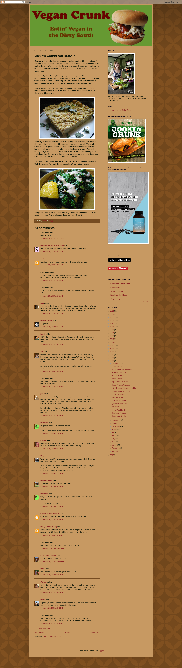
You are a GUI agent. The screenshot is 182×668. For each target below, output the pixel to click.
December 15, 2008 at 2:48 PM (51, 433)
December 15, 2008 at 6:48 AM (51, 296)
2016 (112, 336)
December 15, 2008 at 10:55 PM (52, 562)
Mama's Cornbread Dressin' (122, 391)
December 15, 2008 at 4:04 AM (51, 265)
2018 (112, 330)
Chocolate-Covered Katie (120, 283)
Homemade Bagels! (119, 416)
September (116, 426)
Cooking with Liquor (119, 400)
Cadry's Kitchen (116, 291)
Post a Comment (44, 628)
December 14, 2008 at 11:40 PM (52, 238)
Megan (42, 456)
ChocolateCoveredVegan (49, 514)
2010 (112, 355)
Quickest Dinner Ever (119, 404)
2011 (112, 351)
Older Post (95, 633)
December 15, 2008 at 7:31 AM (51, 314)
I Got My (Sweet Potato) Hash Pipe (124, 388)
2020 (112, 323)
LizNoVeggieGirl (46, 321)
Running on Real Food (118, 295)
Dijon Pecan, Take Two (120, 382)
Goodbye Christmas (119, 372)
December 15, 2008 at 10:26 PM (52, 548)
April (114, 442)
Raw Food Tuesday (119, 413)
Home (67, 633)
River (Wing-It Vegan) (48, 556)
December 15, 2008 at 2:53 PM (51, 449)
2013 (112, 345)
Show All (145, 301)
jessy (42, 394)
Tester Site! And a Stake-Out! (122, 369)
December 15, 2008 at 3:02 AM (51, 252)
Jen (41, 352)
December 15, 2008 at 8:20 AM (51, 345)
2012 (112, 348)
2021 (112, 320)
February (115, 448)
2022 (112, 317)
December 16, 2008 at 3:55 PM (51, 593)
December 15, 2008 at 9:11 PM (51, 535)
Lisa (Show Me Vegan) (48, 527)
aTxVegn (43, 582)
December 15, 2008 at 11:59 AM (52, 387)
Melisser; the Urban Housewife (52, 246)
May (113, 439)
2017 (112, 333)
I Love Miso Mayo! (118, 410)
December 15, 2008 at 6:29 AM (51, 280)
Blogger (101, 651)
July (113, 432)
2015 (112, 339)
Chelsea (43, 440)
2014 (112, 342)
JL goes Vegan (116, 299)
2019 (112, 327)
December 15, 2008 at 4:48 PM (51, 486)
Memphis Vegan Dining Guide (120, 110)
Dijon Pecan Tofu (118, 397)
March (114, 445)
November (116, 420)
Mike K (43, 600)
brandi (42, 334)
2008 (112, 361)
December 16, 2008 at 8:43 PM (51, 608)
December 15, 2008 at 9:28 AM (51, 371)
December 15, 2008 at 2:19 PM (51, 416)
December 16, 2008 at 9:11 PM (51, 623)
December (116, 364)
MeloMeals (44, 423)
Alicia (42, 259)
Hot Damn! (115, 407)
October (115, 423)
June (114, 436)
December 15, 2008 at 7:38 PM (51, 520)
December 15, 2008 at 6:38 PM (51, 506)
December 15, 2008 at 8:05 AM (51, 327)
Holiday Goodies (118, 376)
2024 (112, 311)
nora (42, 303)
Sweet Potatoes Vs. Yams (121, 385)
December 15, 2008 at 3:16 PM (51, 473)
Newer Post (39, 633)
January (115, 451)
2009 (112, 358)
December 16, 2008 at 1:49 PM (51, 575)
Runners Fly (115, 287)
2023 (112, 314)
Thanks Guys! (117, 366)
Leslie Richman (46, 480)
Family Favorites (118, 394)
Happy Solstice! (117, 379)
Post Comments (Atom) (52, 637)
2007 (112, 455)
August (114, 429)
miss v (42, 569)
